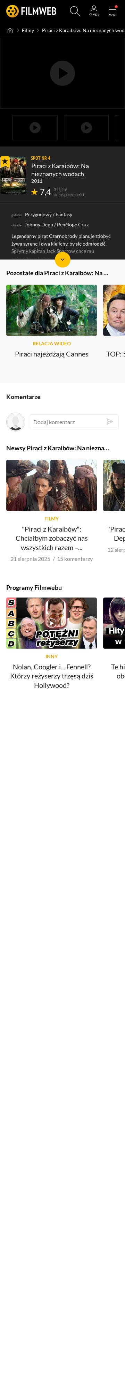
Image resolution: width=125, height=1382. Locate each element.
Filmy (28, 30)
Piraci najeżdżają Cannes (52, 354)
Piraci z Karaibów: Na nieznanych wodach (60, 170)
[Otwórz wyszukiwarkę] (75, 11)
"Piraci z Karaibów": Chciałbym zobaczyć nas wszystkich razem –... (52, 538)
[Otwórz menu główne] (112, 11)
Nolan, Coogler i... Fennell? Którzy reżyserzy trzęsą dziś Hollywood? (51, 676)
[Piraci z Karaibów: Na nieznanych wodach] (13, 175)
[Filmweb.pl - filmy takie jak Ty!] (31, 11)
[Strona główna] (10, 30)
